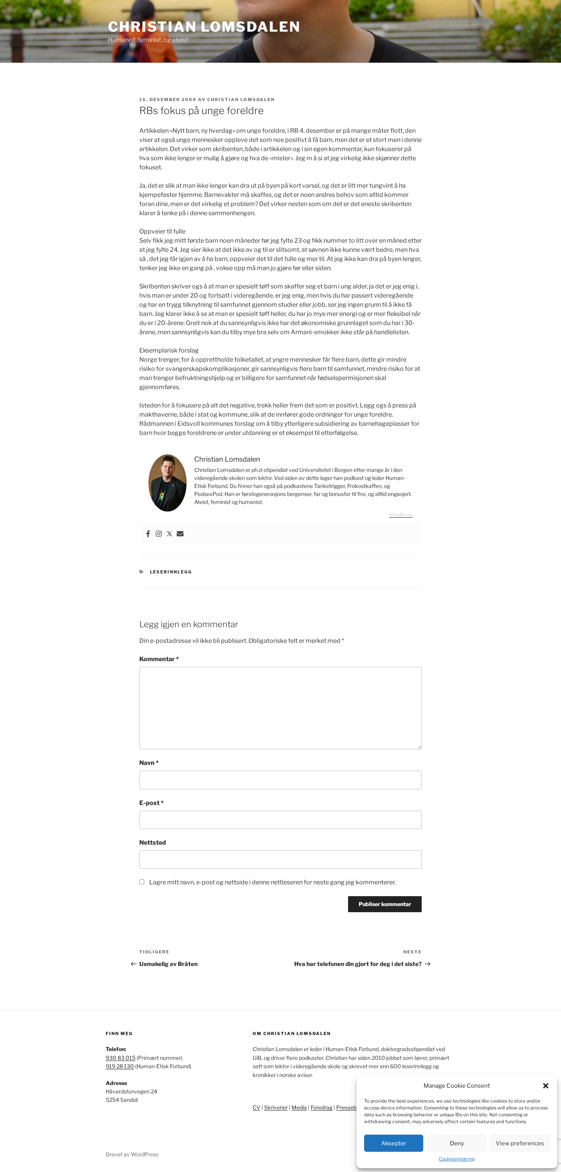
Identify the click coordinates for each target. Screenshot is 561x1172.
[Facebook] (148, 534)
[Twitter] (169, 534)
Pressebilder (351, 1107)
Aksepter (393, 1143)
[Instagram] (158, 534)
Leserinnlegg (171, 572)
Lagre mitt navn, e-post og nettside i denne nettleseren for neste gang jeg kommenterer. (272, 882)
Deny (457, 1143)
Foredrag (321, 1107)
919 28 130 (120, 1066)
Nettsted (152, 842)
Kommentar (159, 659)
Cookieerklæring (457, 1159)
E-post (151, 803)
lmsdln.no (401, 514)
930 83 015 (120, 1057)
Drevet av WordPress (132, 1154)
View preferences (520, 1143)
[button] (546, 1086)
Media (299, 1107)
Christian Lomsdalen (204, 26)
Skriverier (276, 1107)
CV (256, 1107)
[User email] (180, 534)
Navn (149, 762)
